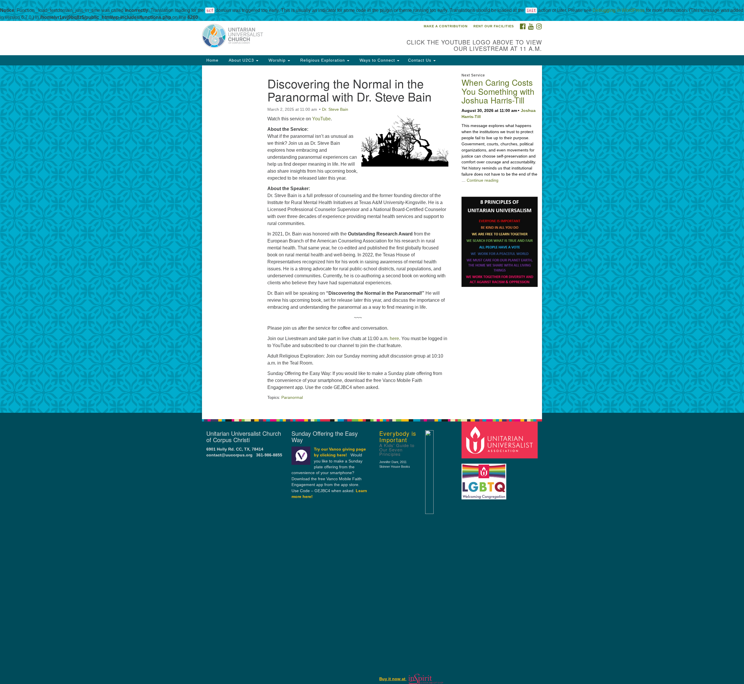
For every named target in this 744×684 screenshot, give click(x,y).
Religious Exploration (322, 60)
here (394, 338)
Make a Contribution (446, 26)
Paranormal (292, 397)
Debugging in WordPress (619, 10)
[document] (372, 239)
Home (212, 60)
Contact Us (420, 60)
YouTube (321, 118)
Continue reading (482, 180)
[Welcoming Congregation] (485, 478)
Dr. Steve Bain (335, 109)
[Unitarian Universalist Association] (500, 439)
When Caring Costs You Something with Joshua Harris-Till (498, 91)
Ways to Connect (377, 60)
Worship (277, 60)
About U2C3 (241, 60)
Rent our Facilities (493, 26)
